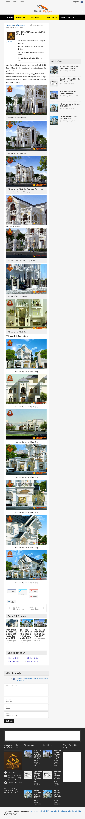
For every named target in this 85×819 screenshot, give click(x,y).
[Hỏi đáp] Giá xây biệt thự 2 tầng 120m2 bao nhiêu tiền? (26, 634)
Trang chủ (9, 17)
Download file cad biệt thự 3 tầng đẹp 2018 (70, 80)
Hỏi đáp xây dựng (11, 1)
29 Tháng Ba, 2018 (68, 108)
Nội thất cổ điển (13, 661)
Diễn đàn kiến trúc (22, 17)
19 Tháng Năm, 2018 (68, 121)
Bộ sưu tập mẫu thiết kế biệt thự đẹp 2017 (39, 633)
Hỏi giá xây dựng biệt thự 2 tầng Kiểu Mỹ (70, 105)
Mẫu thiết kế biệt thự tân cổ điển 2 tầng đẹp (69, 92)
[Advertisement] (65, 38)
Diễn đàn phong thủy (67, 17)
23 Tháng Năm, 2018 (68, 71)
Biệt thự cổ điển (12, 65)
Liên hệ (22, 1)
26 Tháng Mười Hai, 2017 (70, 96)
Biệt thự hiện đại (32, 658)
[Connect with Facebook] (82, 1)
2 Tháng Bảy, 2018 (68, 83)
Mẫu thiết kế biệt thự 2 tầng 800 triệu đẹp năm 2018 (11, 634)
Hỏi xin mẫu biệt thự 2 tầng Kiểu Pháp (68, 117)
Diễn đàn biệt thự (60, 811)
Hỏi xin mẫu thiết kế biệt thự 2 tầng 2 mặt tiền (69, 67)
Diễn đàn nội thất (74, 811)
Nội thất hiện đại (32, 661)
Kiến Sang (9, 41)
